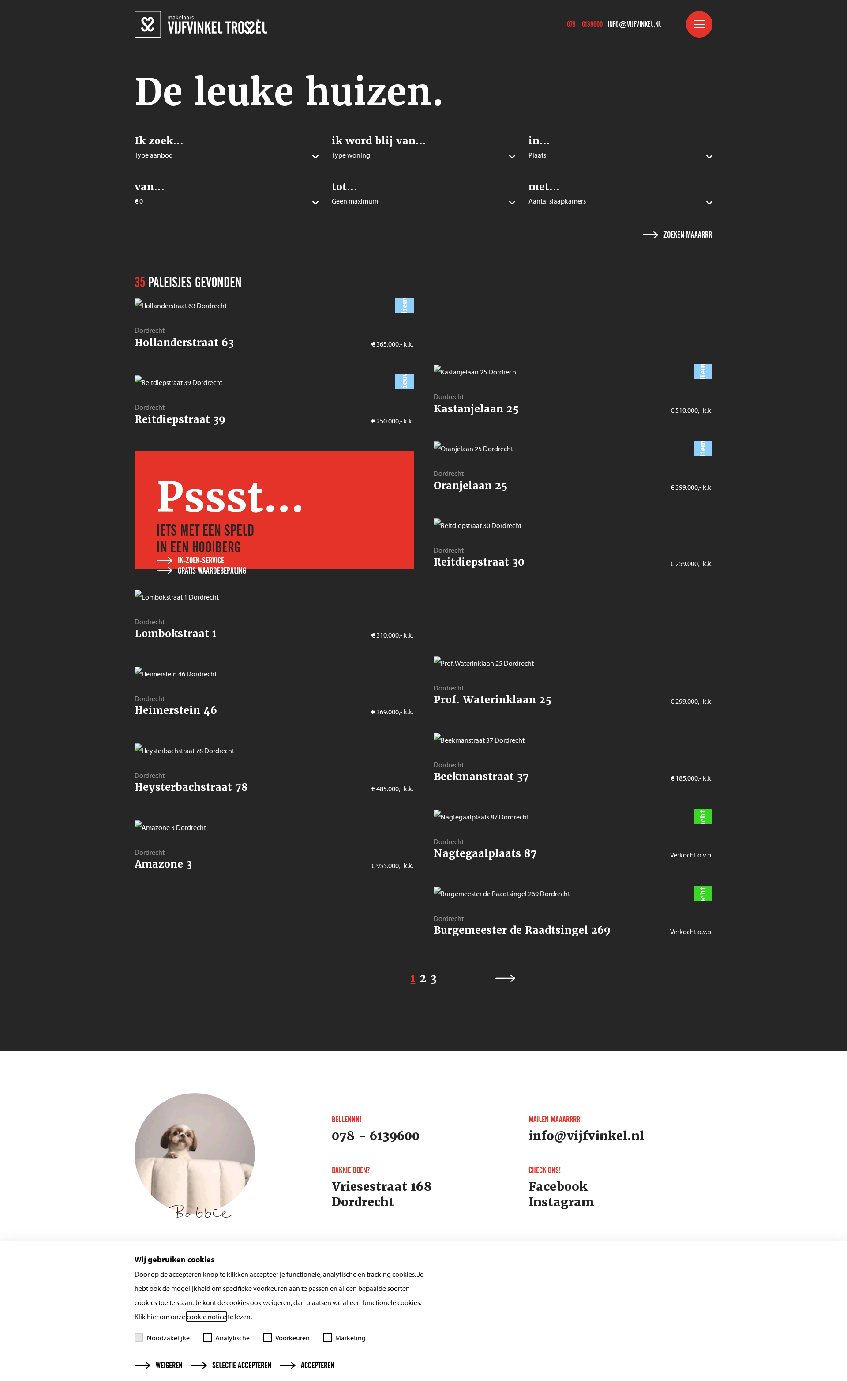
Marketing (350, 1337)
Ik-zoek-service (201, 561)
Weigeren (169, 1365)
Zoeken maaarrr (687, 235)
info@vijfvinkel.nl (634, 24)
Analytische (232, 1337)
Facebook (558, 1186)
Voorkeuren (292, 1337)
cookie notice (206, 1316)
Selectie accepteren (241, 1365)
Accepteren (317, 1365)
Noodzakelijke (168, 1337)
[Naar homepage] (201, 24)
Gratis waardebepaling (212, 571)
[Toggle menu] (699, 24)
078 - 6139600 (585, 24)
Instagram (561, 1202)
